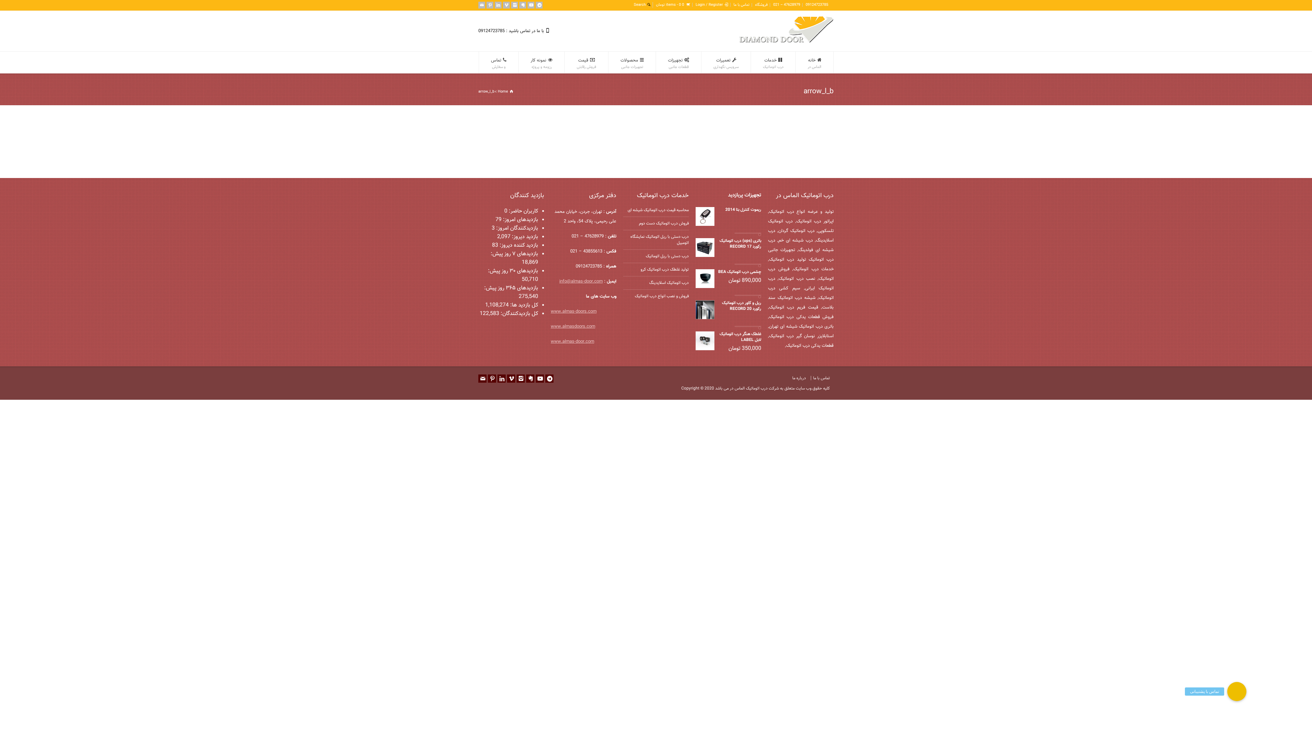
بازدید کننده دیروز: (518, 245)
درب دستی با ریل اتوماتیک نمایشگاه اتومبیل (659, 240)
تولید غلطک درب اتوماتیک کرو (665, 269)
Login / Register (709, 5)
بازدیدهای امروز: (520, 220)
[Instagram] (514, 5)
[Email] (481, 5)
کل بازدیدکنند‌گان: (518, 314)
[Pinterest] (490, 5)
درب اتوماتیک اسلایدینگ (669, 283)
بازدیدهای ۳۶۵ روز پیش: (511, 288)
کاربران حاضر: (522, 211)
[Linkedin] (498, 5)
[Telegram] (539, 5)
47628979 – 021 (786, 5)
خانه (814, 63)
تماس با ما (742, 5)
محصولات (631, 63)
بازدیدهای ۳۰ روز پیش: (513, 271)
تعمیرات (726, 63)
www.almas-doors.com (574, 311)
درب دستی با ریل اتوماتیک (667, 256)
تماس (498, 63)
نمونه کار (541, 63)
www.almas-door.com (572, 341)
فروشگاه (761, 5)
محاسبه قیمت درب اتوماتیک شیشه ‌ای (658, 210)
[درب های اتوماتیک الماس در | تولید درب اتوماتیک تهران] (786, 42)
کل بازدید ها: (523, 305)
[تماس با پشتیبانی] (1236, 691)
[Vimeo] (506, 5)
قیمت (586, 63)
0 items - (670, 5)
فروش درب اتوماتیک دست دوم (664, 223)
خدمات (773, 63)
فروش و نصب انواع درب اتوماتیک (662, 296)
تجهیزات (678, 63)
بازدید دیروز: (524, 237)
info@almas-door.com (581, 281)
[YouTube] (531, 5)
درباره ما (799, 378)
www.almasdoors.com (573, 326)
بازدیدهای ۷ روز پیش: (514, 254)
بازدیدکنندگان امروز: (516, 228)
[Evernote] (522, 5)
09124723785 (817, 5)
